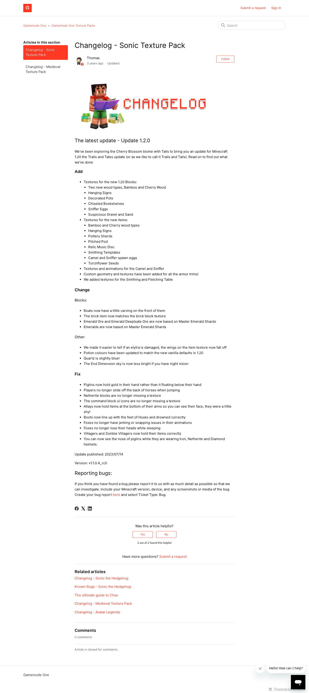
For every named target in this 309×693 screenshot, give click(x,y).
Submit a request (253, 8)
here (116, 494)
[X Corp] (83, 508)
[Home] (27, 8)
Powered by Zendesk (290, 689)
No (166, 534)
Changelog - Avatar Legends (97, 612)
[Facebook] (77, 508)
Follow (225, 59)
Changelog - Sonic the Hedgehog (101, 578)
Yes (142, 534)
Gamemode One (34, 25)
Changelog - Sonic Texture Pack (40, 52)
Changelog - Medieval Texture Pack (43, 69)
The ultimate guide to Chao (96, 595)
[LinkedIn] (90, 508)
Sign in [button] (276, 8)
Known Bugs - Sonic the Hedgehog (103, 586)
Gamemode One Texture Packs (73, 25)
